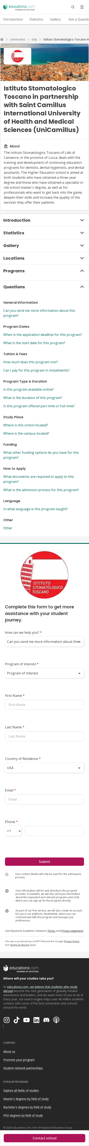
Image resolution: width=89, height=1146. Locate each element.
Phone (11, 821)
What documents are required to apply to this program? (38, 479)
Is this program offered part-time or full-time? (39, 406)
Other (7, 528)
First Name (15, 695)
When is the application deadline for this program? (42, 334)
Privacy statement (72, 931)
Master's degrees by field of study (26, 1099)
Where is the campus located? (26, 433)
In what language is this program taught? (35, 509)
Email (10, 790)
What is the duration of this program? (32, 397)
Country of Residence (23, 758)
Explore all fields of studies (21, 1090)
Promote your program (19, 1060)
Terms (51, 931)
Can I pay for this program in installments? (36, 370)
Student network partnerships (23, 1068)
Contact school (45, 1138)
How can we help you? (23, 632)
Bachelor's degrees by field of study (27, 1107)
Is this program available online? (28, 389)
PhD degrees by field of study (23, 1115)
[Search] (73, 7)
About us (9, 1051)
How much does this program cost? (30, 362)
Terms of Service (19, 944)
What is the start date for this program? (34, 343)
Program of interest (22, 664)
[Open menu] (82, 7)
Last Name (14, 727)
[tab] (13, 19)
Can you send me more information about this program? (39, 313)
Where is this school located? (25, 425)
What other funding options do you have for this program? (41, 455)
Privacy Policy (71, 941)
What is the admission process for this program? (41, 490)
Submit (44, 861)
